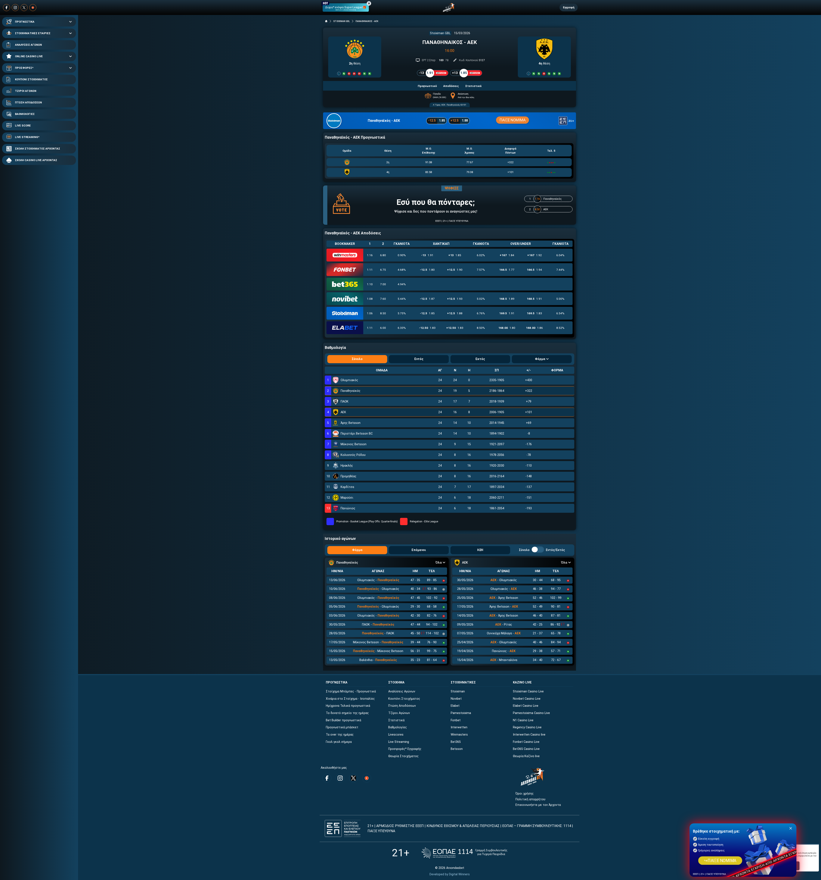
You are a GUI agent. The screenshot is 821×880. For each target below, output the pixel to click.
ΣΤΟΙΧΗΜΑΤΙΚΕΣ (463, 682)
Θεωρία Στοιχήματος (403, 756)
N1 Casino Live (523, 720)
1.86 (534, 327)
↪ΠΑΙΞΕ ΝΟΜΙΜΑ (720, 860)
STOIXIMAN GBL (341, 21)
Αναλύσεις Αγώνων (401, 691)
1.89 (506, 298)
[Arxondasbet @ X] (24, 7)
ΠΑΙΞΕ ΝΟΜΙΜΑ (512, 120)
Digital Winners (459, 874)
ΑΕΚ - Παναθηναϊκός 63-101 (453, 105)
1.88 (454, 313)
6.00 (383, 327)
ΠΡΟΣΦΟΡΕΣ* (24, 67)
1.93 (454, 298)
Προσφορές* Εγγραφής (404, 749)
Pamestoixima (461, 713)
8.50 (383, 313)
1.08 (370, 298)
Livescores (395, 734)
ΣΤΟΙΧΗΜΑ (396, 682)
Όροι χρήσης (524, 793)
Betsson (457, 749)
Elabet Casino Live (525, 706)
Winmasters (459, 734)
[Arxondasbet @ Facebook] (6, 7)
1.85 (454, 255)
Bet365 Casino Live (526, 749)
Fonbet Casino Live (526, 742)
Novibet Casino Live (526, 699)
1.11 (370, 269)
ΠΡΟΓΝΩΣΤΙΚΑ (24, 21)
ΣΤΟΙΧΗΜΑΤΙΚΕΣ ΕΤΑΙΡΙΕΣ (32, 33)
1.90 (454, 269)
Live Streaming (398, 742)
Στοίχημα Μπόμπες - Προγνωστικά (351, 691)
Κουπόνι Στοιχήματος (404, 699)
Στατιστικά (396, 720)
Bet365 (456, 742)
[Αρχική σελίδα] (326, 21)
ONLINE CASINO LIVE (29, 56)
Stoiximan (458, 691)
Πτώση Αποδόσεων (402, 706)
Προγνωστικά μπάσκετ (342, 727)
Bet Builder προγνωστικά (343, 720)
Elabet (455, 706)
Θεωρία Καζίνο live (526, 756)
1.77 (506, 269)
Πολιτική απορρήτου (530, 799)
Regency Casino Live (527, 727)
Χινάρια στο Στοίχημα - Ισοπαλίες (350, 699)
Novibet (456, 699)
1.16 (370, 255)
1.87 (427, 298)
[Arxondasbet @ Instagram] (15, 7)
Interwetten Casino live (529, 734)
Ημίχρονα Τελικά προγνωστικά (348, 706)
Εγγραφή (568, 7)
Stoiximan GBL (440, 33)
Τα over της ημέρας (340, 734)
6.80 (383, 255)
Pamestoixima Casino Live (531, 713)
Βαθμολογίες (397, 727)
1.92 (534, 255)
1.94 (534, 269)
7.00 (383, 284)
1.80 (427, 269)
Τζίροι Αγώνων (399, 713)
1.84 (507, 255)
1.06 (370, 313)
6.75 (383, 269)
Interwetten (459, 727)
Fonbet (456, 720)
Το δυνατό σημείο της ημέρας (347, 713)
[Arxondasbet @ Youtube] (32, 7)
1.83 (534, 313)
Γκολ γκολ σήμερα (339, 742)
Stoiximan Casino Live (528, 691)
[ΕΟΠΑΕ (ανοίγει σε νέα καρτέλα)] (464, 853)
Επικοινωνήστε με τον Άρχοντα (538, 805)
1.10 (370, 284)
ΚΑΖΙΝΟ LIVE (522, 682)
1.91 (427, 255)
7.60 (383, 298)
